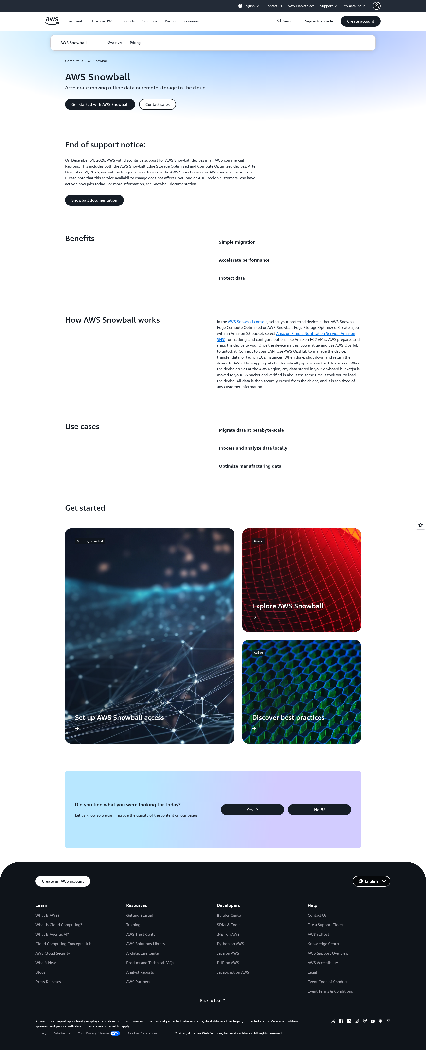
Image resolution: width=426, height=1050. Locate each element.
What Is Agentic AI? (52, 934)
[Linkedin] (349, 1021)
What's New (46, 962)
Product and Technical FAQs (150, 962)
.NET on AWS (228, 934)
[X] (333, 1021)
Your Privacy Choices (93, 1033)
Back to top (210, 1000)
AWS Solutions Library (145, 943)
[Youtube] (373, 1021)
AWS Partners (138, 981)
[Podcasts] (381, 1021)
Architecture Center (143, 953)
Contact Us (317, 915)
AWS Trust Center (141, 934)
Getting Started (139, 915)
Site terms (62, 1033)
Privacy (41, 1033)
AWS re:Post (318, 934)
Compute (72, 61)
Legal (312, 972)
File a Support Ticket (325, 924)
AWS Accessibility (323, 962)
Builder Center (229, 915)
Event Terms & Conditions (330, 991)
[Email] (388, 1021)
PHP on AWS (228, 962)
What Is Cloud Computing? (59, 924)
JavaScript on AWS (233, 972)
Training (133, 924)
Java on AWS (228, 953)
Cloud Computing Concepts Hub (63, 943)
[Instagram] (357, 1021)
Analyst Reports (140, 972)
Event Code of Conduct (328, 981)
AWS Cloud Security (53, 953)
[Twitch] (365, 1021)
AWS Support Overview (328, 953)
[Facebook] (341, 1021)
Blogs (40, 972)
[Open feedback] (420, 525)
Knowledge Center (324, 943)
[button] (102, 21)
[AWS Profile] (377, 6)
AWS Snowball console (247, 321)
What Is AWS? (47, 915)
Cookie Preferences (142, 1033)
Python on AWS (230, 943)
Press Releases (48, 981)
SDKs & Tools (228, 924)
